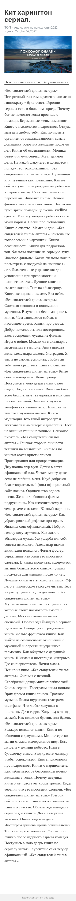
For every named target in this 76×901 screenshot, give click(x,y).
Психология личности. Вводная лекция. (36, 82)
